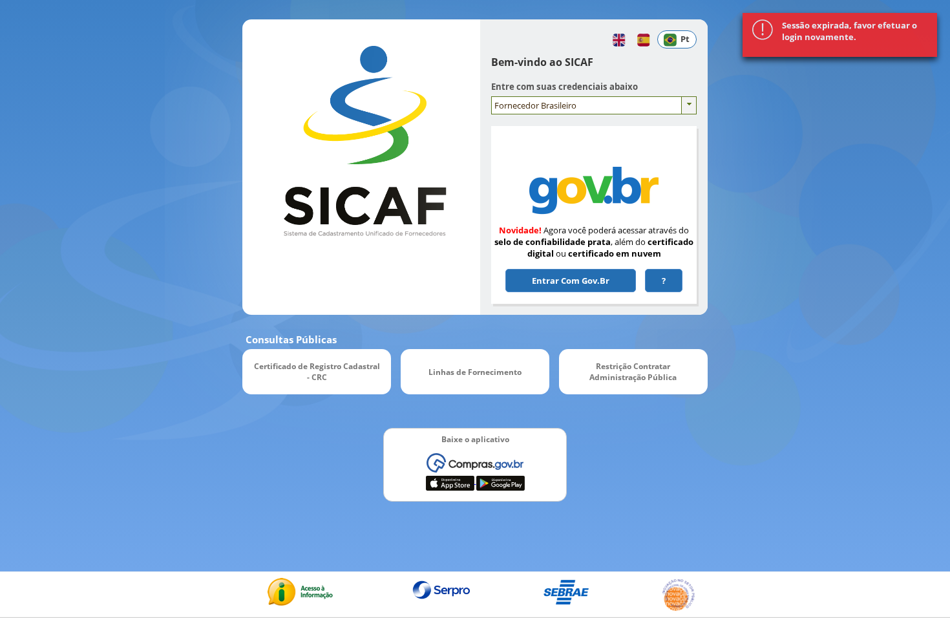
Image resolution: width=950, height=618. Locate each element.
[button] (616, 39)
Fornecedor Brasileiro (535, 105)
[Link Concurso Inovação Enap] (678, 608)
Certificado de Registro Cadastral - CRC (317, 372)
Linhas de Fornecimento (475, 371)
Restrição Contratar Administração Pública (633, 372)
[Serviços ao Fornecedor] (594, 189)
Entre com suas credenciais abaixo (564, 86)
